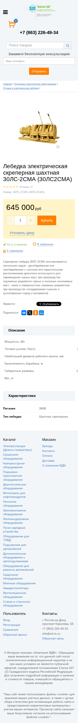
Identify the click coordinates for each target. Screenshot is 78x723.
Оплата (47, 455)
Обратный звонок (15, 634)
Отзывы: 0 (26, 187)
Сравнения (10, 629)
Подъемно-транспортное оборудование (35, 84)
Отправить (39, 71)
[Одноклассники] (35, 312)
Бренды (47, 446)
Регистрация (11, 624)
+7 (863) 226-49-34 (39, 32)
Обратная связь (53, 638)
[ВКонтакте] (23, 312)
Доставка (48, 460)
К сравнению (15, 250)
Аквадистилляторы (16, 588)
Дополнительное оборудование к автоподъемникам (15, 557)
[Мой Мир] (41, 312)
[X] (29, 312)
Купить (47, 220)
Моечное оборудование (19, 583)
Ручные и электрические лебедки (20, 88)
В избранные (45, 244)
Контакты (48, 450)
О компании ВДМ (54, 465)
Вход (6, 620)
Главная (7, 84)
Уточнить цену (22, 233)
